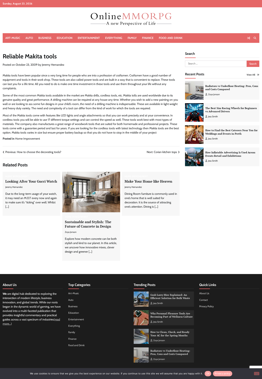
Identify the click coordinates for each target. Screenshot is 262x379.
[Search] (255, 38)
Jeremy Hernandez (53, 64)
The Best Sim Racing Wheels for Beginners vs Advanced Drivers (231, 109)
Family (132, 38)
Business (44, 38)
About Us (204, 293)
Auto (29, 38)
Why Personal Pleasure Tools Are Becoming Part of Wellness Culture (171, 315)
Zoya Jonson (70, 232)
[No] (256, 373)
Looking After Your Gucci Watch (31, 181)
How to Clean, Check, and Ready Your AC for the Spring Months (169, 333)
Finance (147, 38)
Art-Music (12, 38)
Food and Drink (171, 38)
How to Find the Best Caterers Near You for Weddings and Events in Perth (231, 132)
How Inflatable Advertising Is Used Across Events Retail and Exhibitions (230, 154)
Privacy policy (222, 373)
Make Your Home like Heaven (148, 181)
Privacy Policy (206, 306)
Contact (203, 300)
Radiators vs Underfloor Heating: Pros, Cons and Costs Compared (231, 87)
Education (64, 38)
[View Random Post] (248, 38)
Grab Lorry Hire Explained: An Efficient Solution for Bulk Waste (170, 296)
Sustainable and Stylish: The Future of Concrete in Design (88, 224)
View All (251, 74)
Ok (208, 373)
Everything (113, 38)
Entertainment (89, 38)
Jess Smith (213, 116)
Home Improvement (27, 138)
